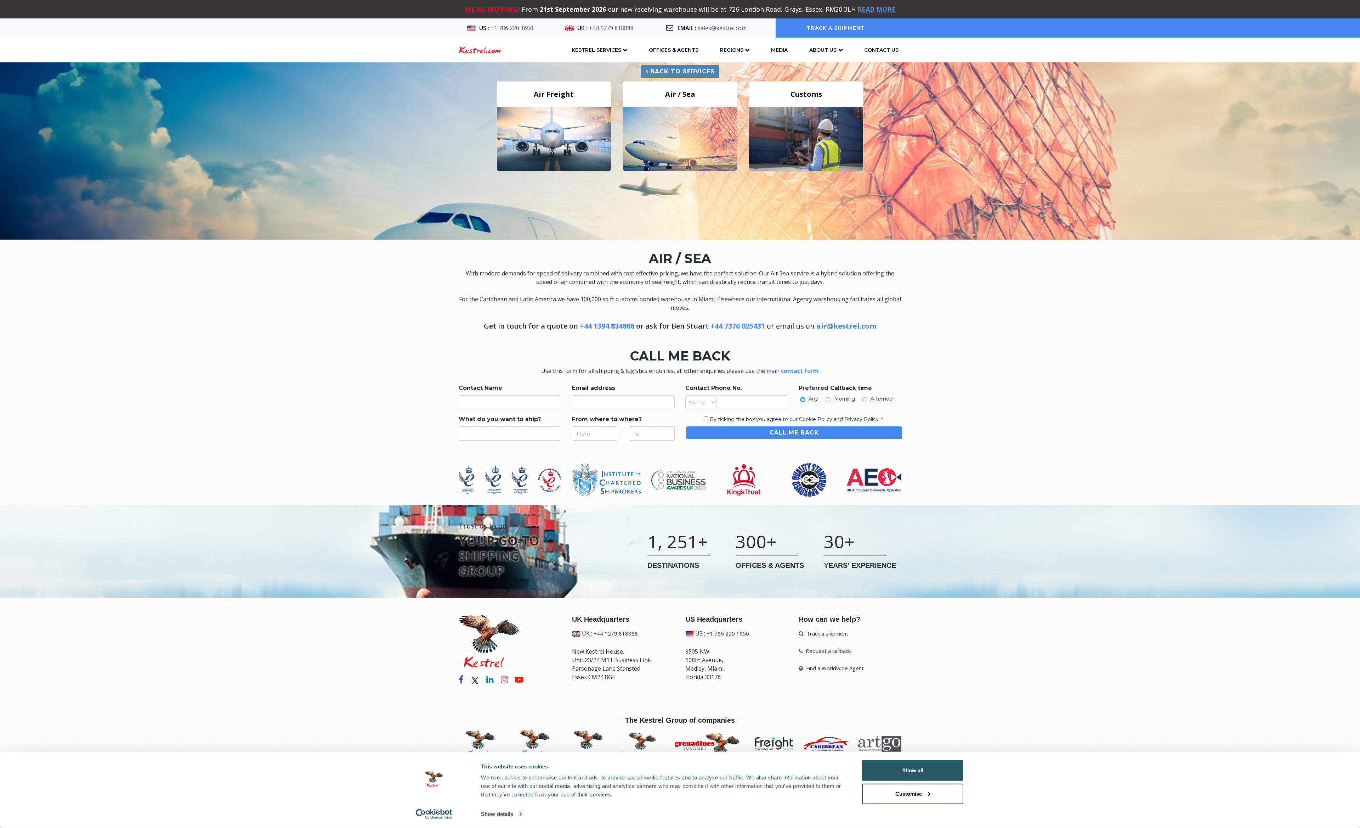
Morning (844, 399)
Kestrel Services (596, 50)
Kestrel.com (480, 50)
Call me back (794, 432)
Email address (593, 388)
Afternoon (883, 399)
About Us (823, 50)
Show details (497, 814)
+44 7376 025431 (737, 326)
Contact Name (480, 388)
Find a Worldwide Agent (834, 668)
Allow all (912, 770)
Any (813, 399)
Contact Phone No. (713, 388)
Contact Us (881, 50)
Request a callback (827, 650)
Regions (731, 50)
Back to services (682, 71)
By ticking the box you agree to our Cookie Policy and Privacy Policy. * (796, 419)
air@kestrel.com (846, 326)
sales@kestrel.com (722, 28)
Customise (908, 793)
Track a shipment (836, 28)
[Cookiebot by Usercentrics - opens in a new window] (434, 814)
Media (779, 50)
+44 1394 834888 (607, 326)
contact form (800, 371)
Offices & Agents (673, 50)
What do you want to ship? (500, 419)
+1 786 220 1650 (512, 28)
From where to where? (607, 419)
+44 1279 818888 (611, 28)
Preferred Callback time (835, 388)
